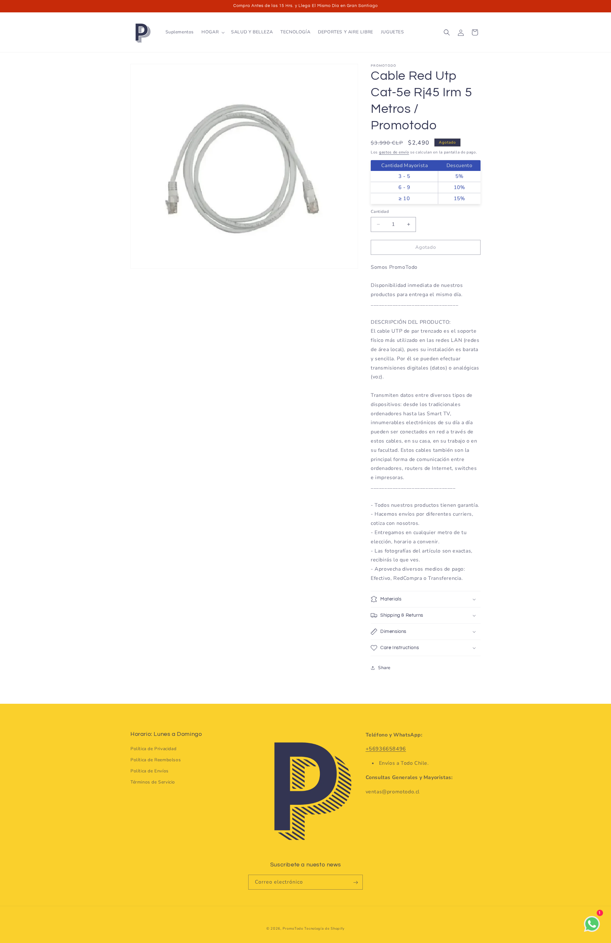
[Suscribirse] (355, 882)
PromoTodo (293, 928)
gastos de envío (394, 152)
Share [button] (384, 668)
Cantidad (380, 211)
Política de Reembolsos (155, 760)
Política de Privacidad (153, 749)
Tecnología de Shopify (324, 928)
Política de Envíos (149, 771)
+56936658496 (386, 749)
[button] (212, 32)
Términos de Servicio (152, 782)
